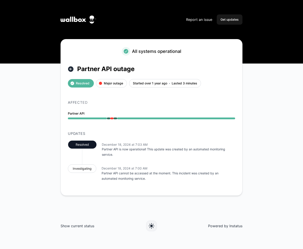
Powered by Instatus (225, 226)
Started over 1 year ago (150, 83)
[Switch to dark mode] (151, 226)
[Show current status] (70, 69)
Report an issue (199, 19)
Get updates (229, 19)
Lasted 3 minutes (184, 83)
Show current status (77, 226)
